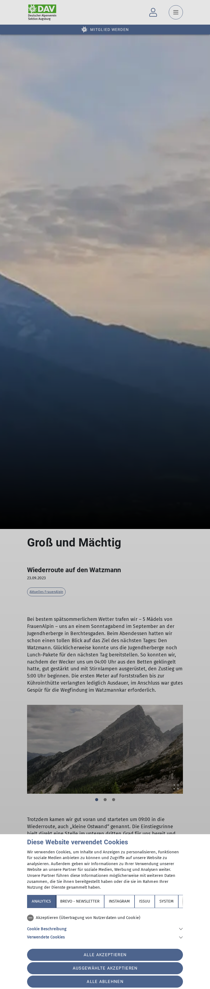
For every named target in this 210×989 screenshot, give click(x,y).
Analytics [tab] (41, 901)
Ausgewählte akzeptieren (105, 968)
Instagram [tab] (119, 901)
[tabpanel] (105, 926)
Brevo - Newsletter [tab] (80, 901)
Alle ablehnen (105, 981)
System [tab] (166, 901)
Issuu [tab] (144, 901)
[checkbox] (105, 917)
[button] (105, 928)
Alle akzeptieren (105, 954)
